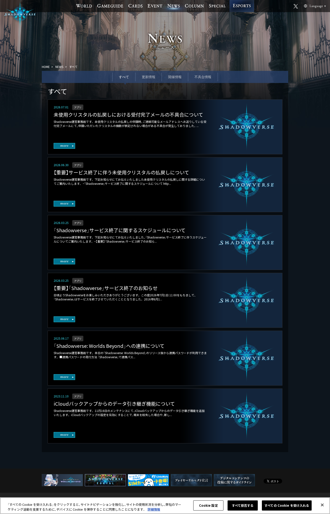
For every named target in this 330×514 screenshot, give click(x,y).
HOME (46, 67)
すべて (124, 76)
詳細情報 (154, 509)
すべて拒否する (243, 505)
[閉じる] (322, 505)
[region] (165, 505)
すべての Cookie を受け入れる (287, 505)
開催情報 (175, 76)
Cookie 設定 (208, 505)
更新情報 (148, 76)
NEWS (59, 67)
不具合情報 (202, 76)
